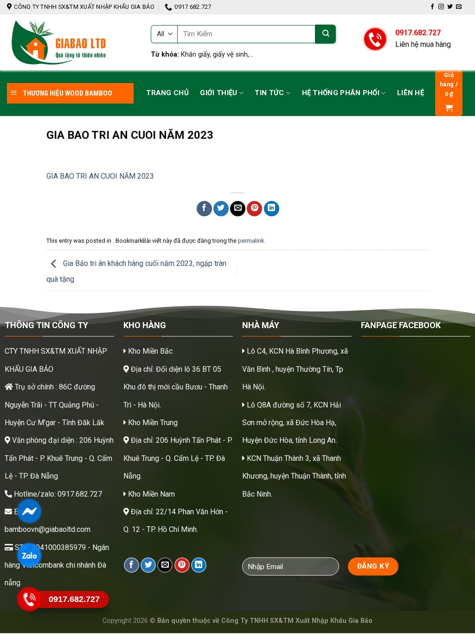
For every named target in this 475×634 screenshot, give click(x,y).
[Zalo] (29, 555)
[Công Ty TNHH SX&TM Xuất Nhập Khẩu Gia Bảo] (72, 42)
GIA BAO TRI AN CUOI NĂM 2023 (100, 176)
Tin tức (269, 93)
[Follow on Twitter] (450, 7)
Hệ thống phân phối (340, 93)
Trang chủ (167, 93)
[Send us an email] (459, 7)
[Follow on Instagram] (441, 7)
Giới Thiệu (218, 93)
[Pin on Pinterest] (254, 208)
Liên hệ (410, 93)
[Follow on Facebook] (432, 7)
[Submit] (325, 34)
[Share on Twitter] (221, 208)
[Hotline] (29, 599)
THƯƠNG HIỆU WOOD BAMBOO (66, 93)
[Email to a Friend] (237, 208)
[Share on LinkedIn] (271, 208)
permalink (251, 240)
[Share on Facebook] (204, 208)
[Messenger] (29, 511)
